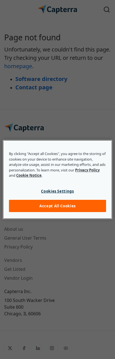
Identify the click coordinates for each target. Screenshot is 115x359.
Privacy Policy (87, 170)
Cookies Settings (57, 191)
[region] (57, 179)
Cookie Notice (29, 175)
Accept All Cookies (57, 205)
